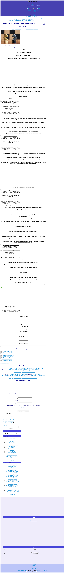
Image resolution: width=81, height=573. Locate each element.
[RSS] (38, 8)
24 (3, 422)
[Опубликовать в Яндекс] (6, 360)
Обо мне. (34, 14)
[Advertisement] (23, 73)
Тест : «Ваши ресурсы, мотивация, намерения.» (24, 372)
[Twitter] (35, 8)
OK (11, 428)
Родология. (12, 451)
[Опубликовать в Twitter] (6, 359)
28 (10, 422)
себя (19, 374)
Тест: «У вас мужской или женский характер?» (24, 370)
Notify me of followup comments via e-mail (24, 396)
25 (5, 422)
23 (13, 421)
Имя (16, 398)
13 (8, 419)
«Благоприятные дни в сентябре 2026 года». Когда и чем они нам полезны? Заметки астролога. (12, 482)
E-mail (16, 400)
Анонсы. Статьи (30, 29)
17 (3, 421)
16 (13, 419)
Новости (36, 29)
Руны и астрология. (12, 452)
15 (11, 419)
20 (8, 421)
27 (8, 422)
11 (5, 419)
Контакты (34, 15)
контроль (15, 374)
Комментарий (12, 393)
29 (11, 422)
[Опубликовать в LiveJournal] (7, 355)
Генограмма (12, 443)
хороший (25, 374)
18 (5, 421)
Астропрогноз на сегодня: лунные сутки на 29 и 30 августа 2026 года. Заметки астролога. (12, 487)
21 (10, 421)
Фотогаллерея (12, 460)
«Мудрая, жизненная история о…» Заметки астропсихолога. (23, 20)
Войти (35, 549)
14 (10, 419)
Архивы (6, 433)
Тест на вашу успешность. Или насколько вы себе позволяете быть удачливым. (24, 368)
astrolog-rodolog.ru (33, 4)
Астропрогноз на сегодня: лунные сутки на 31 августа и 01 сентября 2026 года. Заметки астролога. (12, 477)
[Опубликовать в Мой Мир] (7, 356)
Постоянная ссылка (36, 374)
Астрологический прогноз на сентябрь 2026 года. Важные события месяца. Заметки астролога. (12, 492)
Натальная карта (12, 448)
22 (11, 421)
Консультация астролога (12, 445)
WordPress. (44, 570)
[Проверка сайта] (33, 521)
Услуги (33, 12)
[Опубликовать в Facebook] (7, 351)
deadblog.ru (7, 408)
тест (22, 374)
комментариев (35, 552)
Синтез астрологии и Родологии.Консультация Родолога (12, 456)
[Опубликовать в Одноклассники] (8, 357)
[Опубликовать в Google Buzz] (8, 352)
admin (13, 29)
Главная (34, 11)
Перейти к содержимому (32, 10)
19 (6, 421)
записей (35, 550)
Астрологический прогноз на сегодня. (12, 440)
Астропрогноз (12, 442)
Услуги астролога (12, 458)
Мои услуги (12, 447)
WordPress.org (35, 553)
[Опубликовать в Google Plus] (7, 354)
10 (3, 419)
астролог (11, 374)
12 (6, 419)
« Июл (5, 425)
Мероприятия (12, 446)
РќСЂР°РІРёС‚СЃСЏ (5, 363)
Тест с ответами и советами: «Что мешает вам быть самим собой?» (24, 369)
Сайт (16, 403)
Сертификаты (12, 453)
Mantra (38, 570)
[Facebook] (30, 8)
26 (6, 422)
